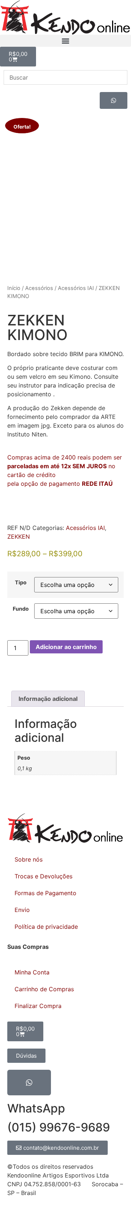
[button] (65, 41)
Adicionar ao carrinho (66, 646)
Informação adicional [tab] (48, 698)
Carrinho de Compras (44, 989)
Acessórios (39, 288)
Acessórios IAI (76, 288)
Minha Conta (32, 972)
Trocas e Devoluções (43, 876)
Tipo (21, 582)
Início (13, 288)
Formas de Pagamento (45, 893)
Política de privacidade (46, 926)
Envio (22, 909)
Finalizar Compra (38, 1005)
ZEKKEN (18, 536)
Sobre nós (29, 859)
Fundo (21, 608)
